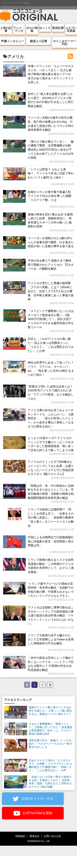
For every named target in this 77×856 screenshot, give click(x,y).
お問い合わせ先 (52, 836)
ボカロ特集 (32, 29)
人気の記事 (6, 29)
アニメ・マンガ (19, 29)
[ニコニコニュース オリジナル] (29, 15)
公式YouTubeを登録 (37, 813)
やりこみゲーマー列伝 (64, 42)
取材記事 (58, 28)
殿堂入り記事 (38, 41)
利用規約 (20, 836)
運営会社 (34, 836)
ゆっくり (45, 28)
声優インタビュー (12, 41)
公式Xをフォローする (37, 798)
